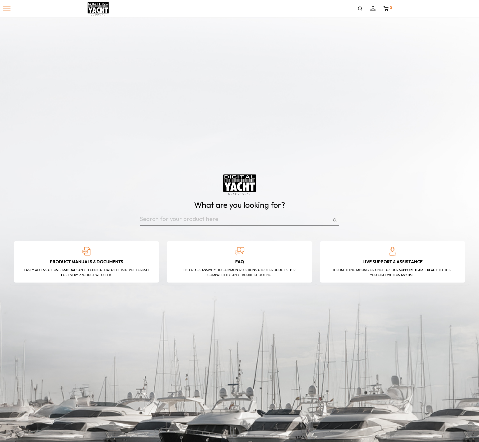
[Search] (360, 8)
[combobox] (239, 220)
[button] (6, 8)
